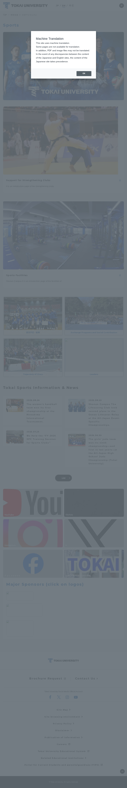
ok (84, 73)
